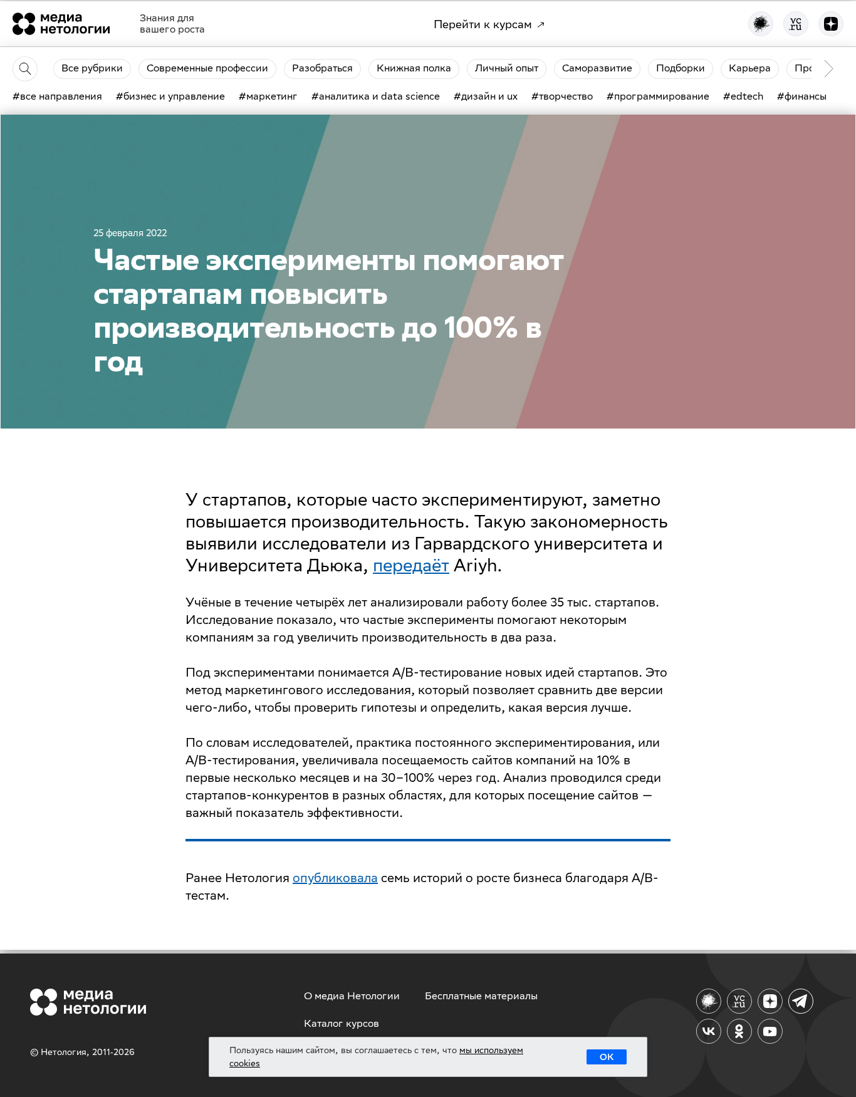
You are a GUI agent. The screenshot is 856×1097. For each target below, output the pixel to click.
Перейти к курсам (483, 24)
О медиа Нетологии (352, 996)
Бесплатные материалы (481, 996)
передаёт (411, 564)
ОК (606, 1057)
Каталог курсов (341, 1023)
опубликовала (335, 877)
